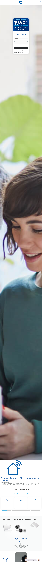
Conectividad (27, 493)
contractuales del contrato (20, 52)
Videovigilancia (20, 493)
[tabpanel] (7, 503)
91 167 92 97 (21, 35)
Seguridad (14, 493)
